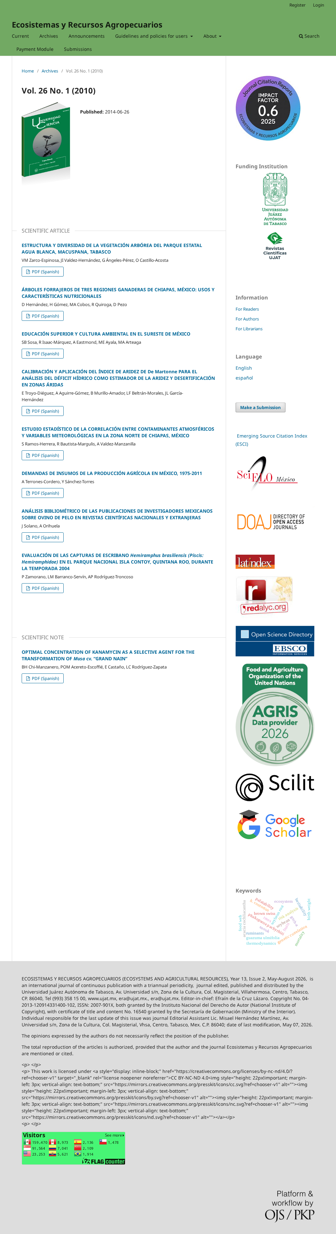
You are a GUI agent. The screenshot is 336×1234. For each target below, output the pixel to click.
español (244, 378)
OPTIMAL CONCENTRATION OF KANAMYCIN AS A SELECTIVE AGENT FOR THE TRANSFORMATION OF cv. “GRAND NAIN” (108, 655)
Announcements (87, 36)
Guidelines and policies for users (152, 36)
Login (318, 5)
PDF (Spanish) (45, 272)
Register (297, 5)
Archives (48, 36)
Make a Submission (260, 407)
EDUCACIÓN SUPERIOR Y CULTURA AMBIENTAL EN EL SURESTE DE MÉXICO (106, 334)
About (210, 36)
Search (311, 36)
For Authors (247, 319)
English (244, 368)
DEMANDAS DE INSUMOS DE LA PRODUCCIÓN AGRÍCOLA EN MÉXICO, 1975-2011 (112, 473)
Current (20, 36)
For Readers (247, 309)
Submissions (78, 49)
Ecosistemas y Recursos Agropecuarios (87, 24)
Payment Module (34, 49)
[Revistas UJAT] (274, 257)
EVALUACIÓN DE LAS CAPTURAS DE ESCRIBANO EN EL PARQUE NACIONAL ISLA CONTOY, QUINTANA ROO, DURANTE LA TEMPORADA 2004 (117, 561)
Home (28, 71)
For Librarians (249, 329)
